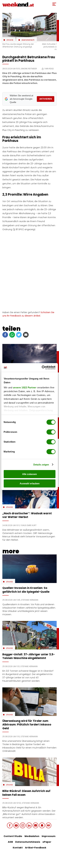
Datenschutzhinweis (27, 841)
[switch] (50, 432)
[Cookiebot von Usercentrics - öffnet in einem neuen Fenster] (42, 368)
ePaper (46, 841)
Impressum (48, 836)
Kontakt (18, 847)
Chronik (9, 40)
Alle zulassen (29, 474)
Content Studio (13, 836)
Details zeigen (41, 464)
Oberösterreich (27, 40)
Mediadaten (32, 836)
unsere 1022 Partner (24, 387)
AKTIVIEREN (45, 99)
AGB (10, 841)
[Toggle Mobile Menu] (54, 4)
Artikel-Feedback (35, 847)
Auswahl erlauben (29, 483)
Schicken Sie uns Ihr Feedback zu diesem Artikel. (28, 314)
